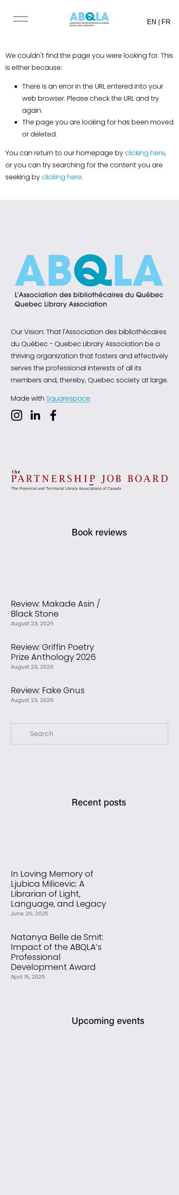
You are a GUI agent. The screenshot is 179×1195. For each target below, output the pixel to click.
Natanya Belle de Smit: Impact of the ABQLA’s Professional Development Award (57, 952)
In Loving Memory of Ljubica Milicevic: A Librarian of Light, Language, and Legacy (58, 889)
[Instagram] (16, 415)
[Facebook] (53, 415)
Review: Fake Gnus (48, 690)
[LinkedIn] (35, 415)
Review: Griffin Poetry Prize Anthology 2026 (53, 652)
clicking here (145, 153)
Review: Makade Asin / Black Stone (55, 609)
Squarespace (68, 398)
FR (166, 21)
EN (152, 21)
